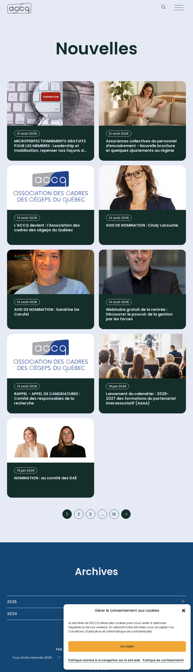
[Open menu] (179, 8)
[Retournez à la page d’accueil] (19, 8)
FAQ (59, 649)
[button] (183, 610)
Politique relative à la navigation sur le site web (104, 660)
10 (114, 514)
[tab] (96, 602)
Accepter (127, 646)
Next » (126, 514)
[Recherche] (163, 8)
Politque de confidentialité (163, 660)
